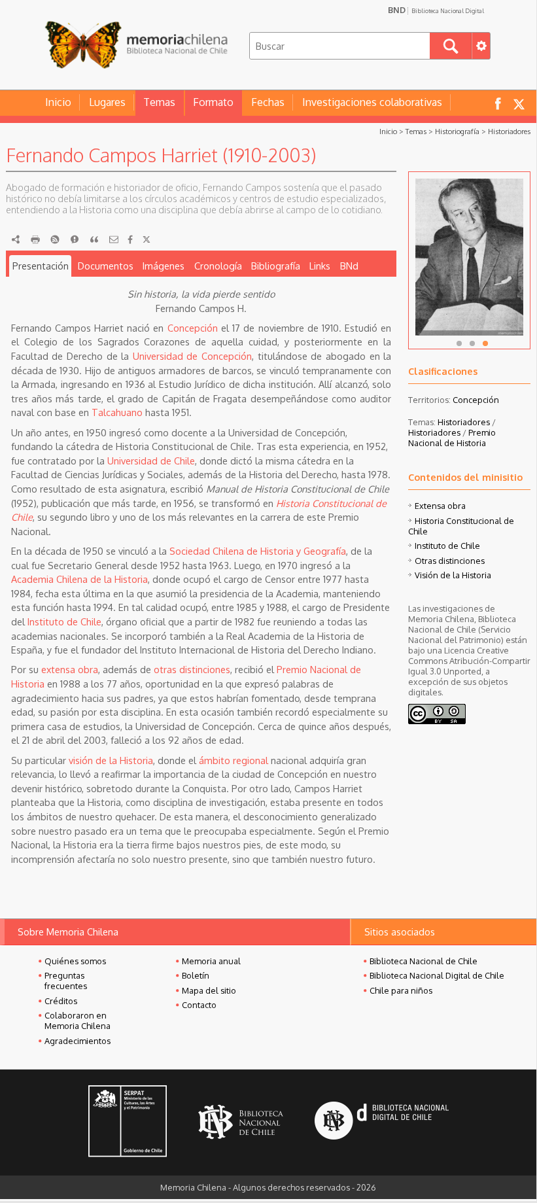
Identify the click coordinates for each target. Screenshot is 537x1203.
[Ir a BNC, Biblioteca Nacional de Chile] (240, 1122)
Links (319, 265)
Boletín (195, 975)
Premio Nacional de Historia (452, 437)
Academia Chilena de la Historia (79, 579)
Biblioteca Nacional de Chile (423, 961)
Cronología (218, 265)
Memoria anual (211, 961)
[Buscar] (451, 46)
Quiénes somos (75, 961)
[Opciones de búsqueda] (481, 46)
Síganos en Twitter (518, 103)
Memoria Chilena (136, 44)
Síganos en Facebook (498, 103)
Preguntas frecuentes (65, 980)
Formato (213, 102)
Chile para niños (401, 990)
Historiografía (457, 131)
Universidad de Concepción (192, 356)
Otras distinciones (450, 560)
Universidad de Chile (151, 460)
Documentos (105, 265)
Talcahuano (117, 412)
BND (436, 10)
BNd (349, 265)
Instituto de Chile (64, 621)
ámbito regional (233, 760)
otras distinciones (192, 669)
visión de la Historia (111, 760)
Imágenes (163, 265)
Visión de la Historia (453, 575)
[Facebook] (130, 239)
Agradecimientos (77, 1041)
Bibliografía (275, 265)
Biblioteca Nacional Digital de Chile (437, 975)
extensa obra (69, 669)
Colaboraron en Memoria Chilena (77, 1020)
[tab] (40, 266)
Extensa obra (440, 505)
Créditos (60, 1001)
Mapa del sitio (209, 990)
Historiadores (509, 131)
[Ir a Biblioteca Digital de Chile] (381, 1122)
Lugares (107, 102)
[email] (113, 239)
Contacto (199, 1005)
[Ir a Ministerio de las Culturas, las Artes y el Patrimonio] (127, 1123)
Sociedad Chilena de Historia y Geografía (257, 551)
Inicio (58, 102)
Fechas (268, 102)
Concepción (192, 328)
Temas (159, 102)
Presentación (40, 265)
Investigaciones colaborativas (372, 102)
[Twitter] (146, 239)
